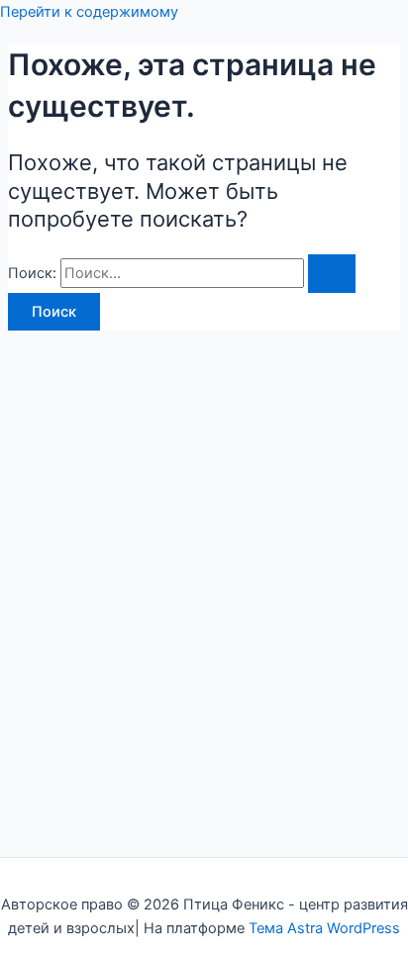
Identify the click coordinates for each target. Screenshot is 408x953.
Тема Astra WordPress (324, 928)
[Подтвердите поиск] (332, 273)
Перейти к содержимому (89, 12)
